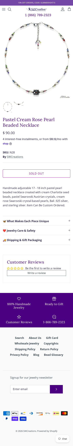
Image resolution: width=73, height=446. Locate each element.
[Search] (11, 9)
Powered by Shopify (47, 430)
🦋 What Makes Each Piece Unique (26, 221)
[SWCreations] (36, 9)
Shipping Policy (25, 349)
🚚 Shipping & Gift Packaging (22, 240)
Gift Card (52, 338)
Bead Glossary (53, 355)
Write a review (37, 273)
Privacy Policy (19, 355)
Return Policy (49, 349)
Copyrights (51, 343)
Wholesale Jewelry (27, 343)
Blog (36, 355)
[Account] (62, 9)
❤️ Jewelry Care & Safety (19, 230)
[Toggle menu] (3, 9)
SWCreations (15, 157)
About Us (35, 338)
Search (19, 338)
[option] (36, 59)
